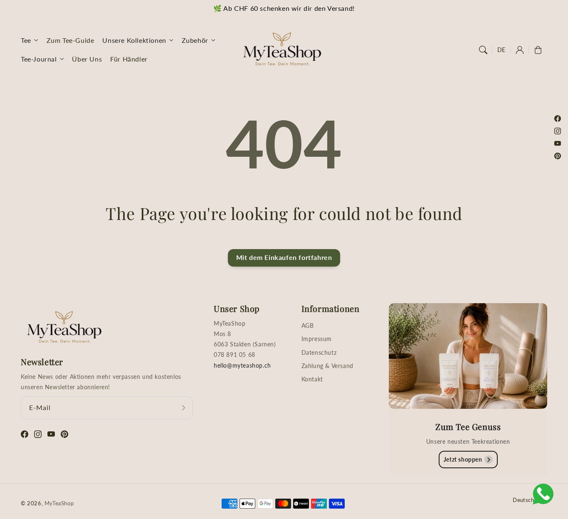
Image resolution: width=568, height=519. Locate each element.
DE (501, 49)
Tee (26, 40)
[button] (483, 50)
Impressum (316, 338)
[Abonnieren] (184, 407)
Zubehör (195, 40)
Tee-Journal (39, 59)
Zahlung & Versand (327, 365)
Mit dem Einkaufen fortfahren (284, 257)
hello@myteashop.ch (242, 365)
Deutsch (523, 500)
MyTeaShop (59, 503)
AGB (307, 325)
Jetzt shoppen (463, 459)
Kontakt (312, 379)
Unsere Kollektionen (134, 40)
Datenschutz (319, 352)
